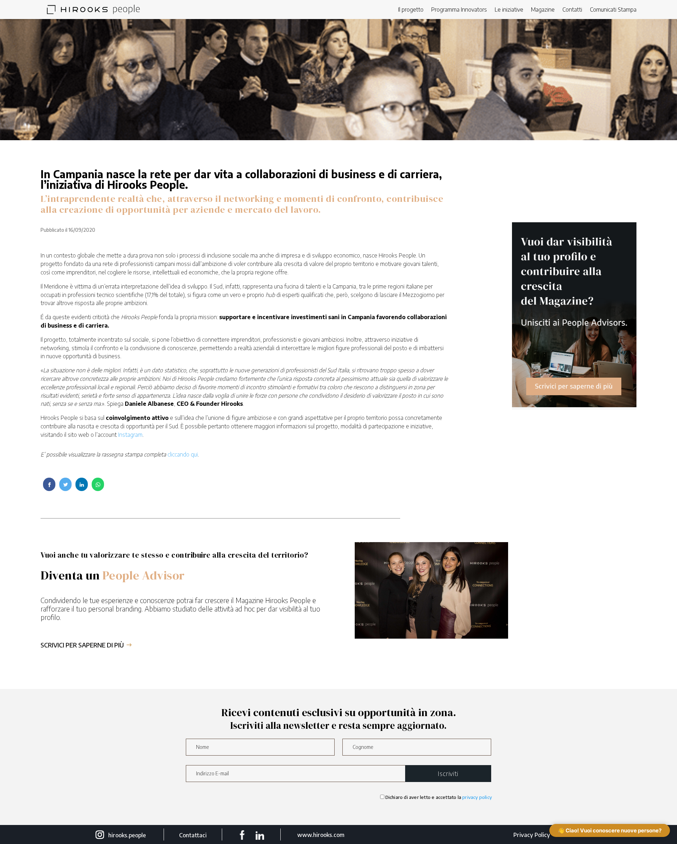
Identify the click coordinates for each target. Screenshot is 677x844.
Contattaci (193, 835)
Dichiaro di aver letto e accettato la (438, 797)
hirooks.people (127, 835)
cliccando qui (182, 454)
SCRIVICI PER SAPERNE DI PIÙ (82, 645)
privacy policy (477, 797)
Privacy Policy (531, 834)
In (120, 434)
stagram (132, 434)
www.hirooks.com (320, 834)
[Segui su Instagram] (99, 834)
